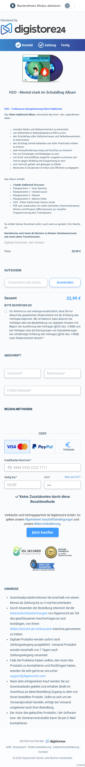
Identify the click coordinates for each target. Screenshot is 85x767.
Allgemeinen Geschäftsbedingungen (49, 519)
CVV (46, 477)
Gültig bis (10, 477)
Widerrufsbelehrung (47, 524)
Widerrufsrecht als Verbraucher (31, 629)
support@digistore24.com (28, 676)
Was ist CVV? (73, 477)
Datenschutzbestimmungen (29, 613)
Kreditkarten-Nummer (17, 460)
